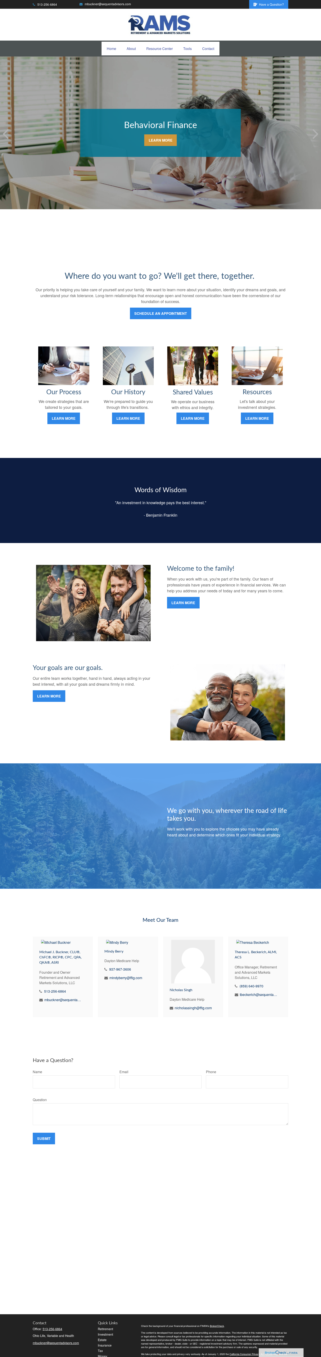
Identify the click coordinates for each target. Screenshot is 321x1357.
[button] (111, 48)
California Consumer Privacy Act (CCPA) (251, 1354)
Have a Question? (271, 4)
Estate (102, 1340)
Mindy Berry (113, 951)
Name (37, 1071)
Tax (100, 1350)
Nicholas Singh (181, 990)
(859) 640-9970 (251, 986)
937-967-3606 (120, 969)
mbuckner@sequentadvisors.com (108, 4)
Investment (105, 1334)
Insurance (105, 1345)
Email (123, 1071)
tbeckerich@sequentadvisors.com (259, 994)
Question (40, 1099)
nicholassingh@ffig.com (193, 1007)
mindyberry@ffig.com (125, 977)
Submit (44, 1138)
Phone (211, 1071)
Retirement (105, 1329)
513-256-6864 (47, 4)
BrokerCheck (217, 1326)
